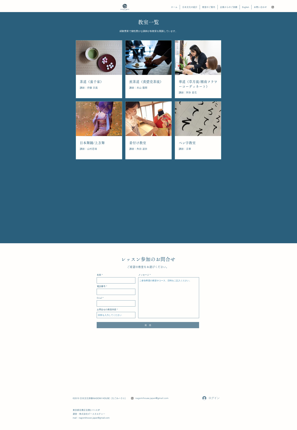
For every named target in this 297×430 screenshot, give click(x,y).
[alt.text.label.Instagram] (272, 7)
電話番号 (101, 286)
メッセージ (143, 275)
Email (99, 298)
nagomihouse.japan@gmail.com (151, 398)
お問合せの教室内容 (106, 309)
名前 (99, 275)
